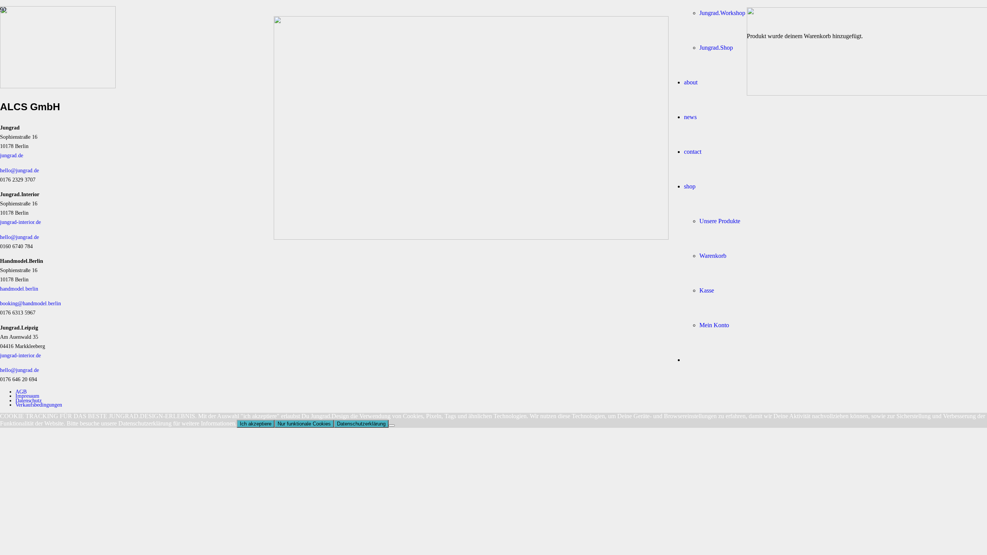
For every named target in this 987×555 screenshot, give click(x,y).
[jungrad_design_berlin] (471, 237)
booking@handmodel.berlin (30, 303)
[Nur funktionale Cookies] (392, 425)
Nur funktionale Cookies (304, 424)
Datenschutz (28, 400)
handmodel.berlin (19, 289)
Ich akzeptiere (255, 424)
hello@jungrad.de (19, 170)
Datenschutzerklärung (361, 424)
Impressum (27, 396)
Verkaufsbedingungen (38, 405)
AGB (21, 391)
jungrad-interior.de (20, 222)
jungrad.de (11, 155)
